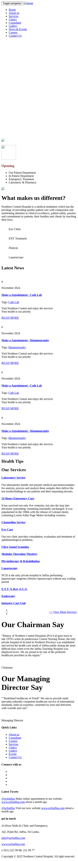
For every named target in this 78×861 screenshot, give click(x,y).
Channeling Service (13, 522)
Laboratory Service (13, 477)
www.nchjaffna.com (13, 801)
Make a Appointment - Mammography (25, 340)
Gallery (13, 25)
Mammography (17, 347)
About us (14, 12)
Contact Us (15, 35)
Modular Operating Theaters (19, 553)
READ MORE (10, 317)
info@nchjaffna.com (13, 837)
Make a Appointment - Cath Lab (21, 294)
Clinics (13, 19)
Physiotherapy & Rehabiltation (20, 561)
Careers (13, 32)
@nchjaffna (8, 798)
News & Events (18, 29)
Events (13, 754)
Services (13, 16)
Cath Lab (13, 302)
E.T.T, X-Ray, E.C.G (14, 589)
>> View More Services (63, 612)
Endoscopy (8, 596)
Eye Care (7, 529)
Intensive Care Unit (13, 603)
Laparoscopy (9, 568)
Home (12, 9)
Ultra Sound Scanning (15, 546)
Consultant (15, 22)
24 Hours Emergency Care (17, 498)
